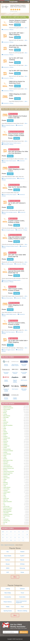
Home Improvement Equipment (21, 601)
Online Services (6, 465)
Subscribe (24, 632)
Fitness (4, 455)
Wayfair (22, 560)
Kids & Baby (6, 417)
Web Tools (5, 500)
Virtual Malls (6, 512)
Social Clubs (6, 498)
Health (4, 428)
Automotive (5, 422)
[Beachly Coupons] (6, 361)
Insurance (5, 490)
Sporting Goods (8, 611)
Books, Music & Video (8, 460)
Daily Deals (5, 461)
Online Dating (6, 488)
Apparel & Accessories (8, 407)
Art (3, 503)
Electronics (5, 441)
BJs (8, 551)
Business (5, 469)
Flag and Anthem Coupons (15, 381)
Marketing (5, 482)
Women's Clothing (22, 611)
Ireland (4, 493)
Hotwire (22, 551)
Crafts (4, 485)
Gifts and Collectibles (7, 425)
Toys (4, 504)
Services (5, 423)
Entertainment (6, 446)
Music (4, 430)
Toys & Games (6, 477)
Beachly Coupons (6, 365)
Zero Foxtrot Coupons (24, 365)
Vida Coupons (15, 389)
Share (11, 29)
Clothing (5, 411)
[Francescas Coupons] (6, 369)
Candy (4, 496)
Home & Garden (6, 409)
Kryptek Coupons (6, 380)
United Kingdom (6, 492)
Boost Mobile (7, 556)
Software (22, 588)
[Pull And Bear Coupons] (24, 369)
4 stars (17, 9)
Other (4, 495)
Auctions (5, 458)
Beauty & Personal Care (8, 468)
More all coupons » (9, 125)
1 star (11, 9)
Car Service (5, 519)
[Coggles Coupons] (15, 395)
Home (2, 545)
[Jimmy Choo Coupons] (15, 369)
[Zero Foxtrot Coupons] (24, 361)
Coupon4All (13, 2)
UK (4, 523)
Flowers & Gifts (6, 474)
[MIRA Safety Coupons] (24, 386)
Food (4, 426)
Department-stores (7, 406)
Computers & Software (8, 450)
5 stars (19, 9)
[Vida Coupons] (15, 386)
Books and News (7, 449)
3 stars (15, 9)
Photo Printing (6, 516)
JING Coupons (24, 380)
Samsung (22, 568)
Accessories (7, 597)
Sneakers (5, 436)
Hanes (22, 572)
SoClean (7, 560)
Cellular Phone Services (8, 471)
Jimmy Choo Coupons (15, 373)
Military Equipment (7, 509)
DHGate (22, 564)
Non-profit (5, 484)
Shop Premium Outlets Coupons (15, 365)
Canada (5, 447)
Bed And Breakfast (7, 511)
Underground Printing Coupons (6, 390)
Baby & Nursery (6, 415)
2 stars (13, 9)
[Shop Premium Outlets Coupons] (15, 361)
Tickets (4, 457)
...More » (26, 27)
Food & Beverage (7, 454)
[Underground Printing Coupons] (6, 386)
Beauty (4, 412)
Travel (4, 419)
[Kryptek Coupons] (6, 377)
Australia (5, 452)
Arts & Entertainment (7, 466)
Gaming (5, 439)
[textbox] (11, 632)
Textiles (5, 479)
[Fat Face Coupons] (6, 395)
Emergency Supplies (7, 514)
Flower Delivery (8, 602)
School (4, 434)
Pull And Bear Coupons (24, 373)
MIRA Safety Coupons (24, 389)
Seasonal (5, 476)
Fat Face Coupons (6, 398)
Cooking (5, 414)
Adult (4, 481)
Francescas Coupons (6, 373)
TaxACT (22, 556)
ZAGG (7, 568)
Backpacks (5, 433)
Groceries (5, 463)
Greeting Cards (6, 438)
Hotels (7, 606)
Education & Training (7, 473)
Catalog (5, 431)
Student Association (7, 501)
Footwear (5, 444)
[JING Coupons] (24, 377)
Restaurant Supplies (7, 508)
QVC (7, 572)
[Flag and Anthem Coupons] (15, 377)
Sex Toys (5, 522)
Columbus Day (6, 520)
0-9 (3, 531)
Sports (4, 420)
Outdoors (5, 442)
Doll (4, 517)
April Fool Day (6, 506)
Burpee (8, 564)
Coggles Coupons (15, 398)
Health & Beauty (6, 487)
